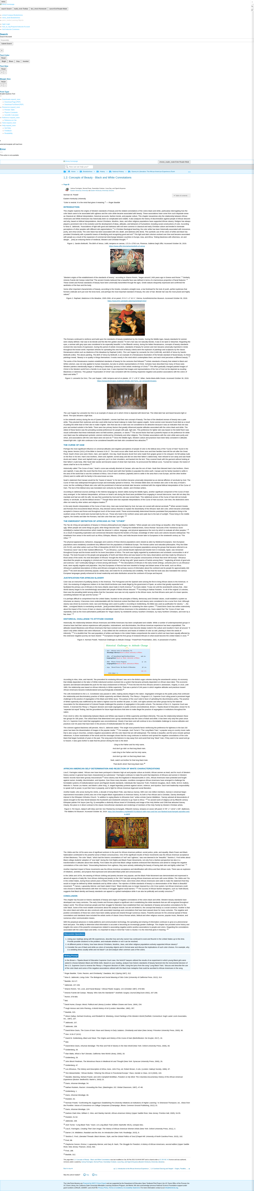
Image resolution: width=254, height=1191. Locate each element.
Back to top (67, 1168)
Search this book (6, 37)
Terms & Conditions (116, 1188)
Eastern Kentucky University (79, 190)
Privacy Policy (103, 1188)
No (96, 1175)
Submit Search (6, 43)
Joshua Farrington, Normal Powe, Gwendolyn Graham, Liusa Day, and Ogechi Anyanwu (109, 1162)
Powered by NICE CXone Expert (94, 1183)
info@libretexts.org (171, 1188)
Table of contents (181, 195)
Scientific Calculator (11, 115)
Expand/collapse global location (189, 171)
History (102, 171)
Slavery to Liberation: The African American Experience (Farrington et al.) (157, 171)
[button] (8, 130)
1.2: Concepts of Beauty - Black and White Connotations (92, 1159)
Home (73, 171)
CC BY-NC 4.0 (164, 1159)
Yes (87, 1175)
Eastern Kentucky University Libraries (102, 190)
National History (118, 171)
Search (67, 167)
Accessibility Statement (131, 1188)
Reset (3, 58)
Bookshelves (88, 171)
